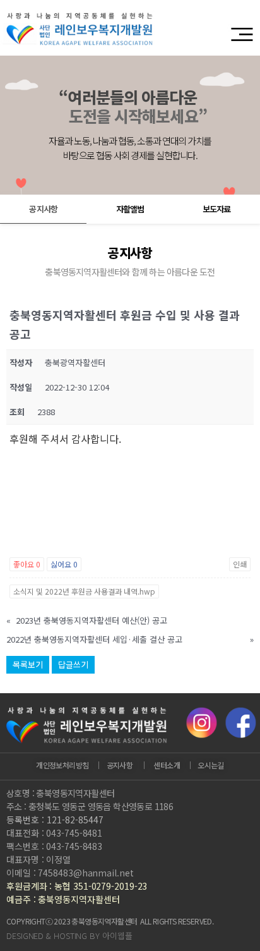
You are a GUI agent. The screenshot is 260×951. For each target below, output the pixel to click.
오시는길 (211, 765)
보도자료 (216, 209)
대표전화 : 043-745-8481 (54, 833)
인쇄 (240, 564)
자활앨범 (130, 209)
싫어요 (64, 564)
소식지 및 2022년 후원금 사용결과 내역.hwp (84, 591)
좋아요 (26, 564)
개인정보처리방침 (62, 765)
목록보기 (28, 664)
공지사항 (43, 209)
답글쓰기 (73, 664)
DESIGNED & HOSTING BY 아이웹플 (69, 936)
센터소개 (166, 765)
